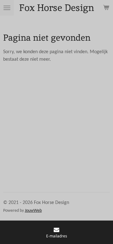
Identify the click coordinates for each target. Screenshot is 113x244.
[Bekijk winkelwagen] (106, 8)
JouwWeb (33, 211)
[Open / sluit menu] (7, 8)
